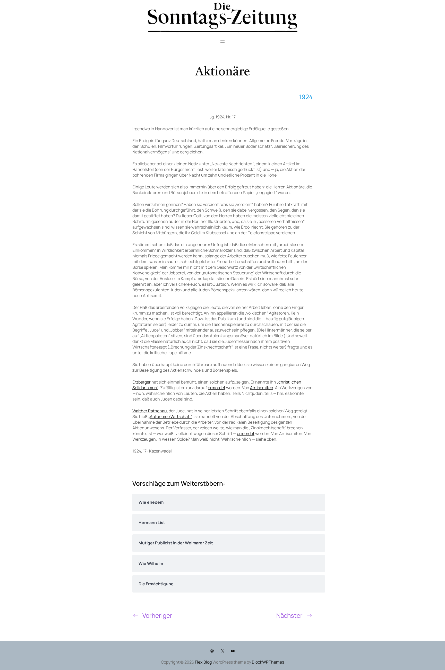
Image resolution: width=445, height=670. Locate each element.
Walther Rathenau (149, 411)
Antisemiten (261, 387)
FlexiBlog (203, 662)
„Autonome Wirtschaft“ (170, 416)
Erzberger (141, 382)
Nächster (289, 615)
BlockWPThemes (268, 662)
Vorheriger (157, 615)
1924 (306, 96)
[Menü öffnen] (222, 42)
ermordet (216, 387)
